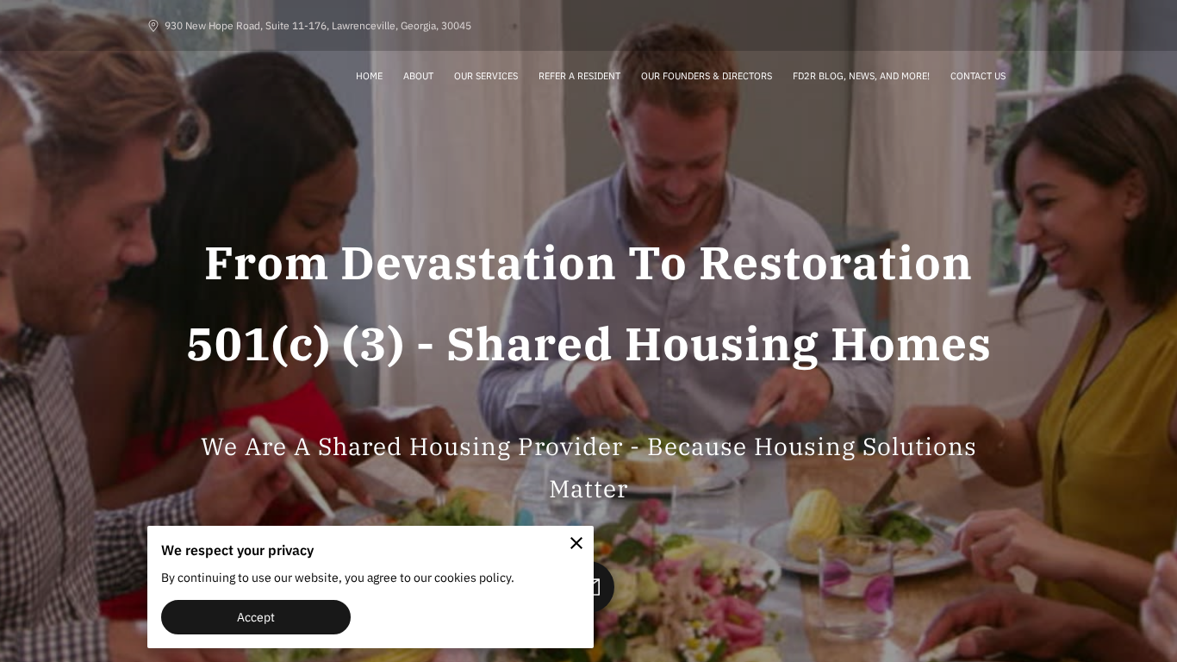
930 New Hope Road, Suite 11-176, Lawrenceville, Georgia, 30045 (318, 25)
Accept (256, 617)
